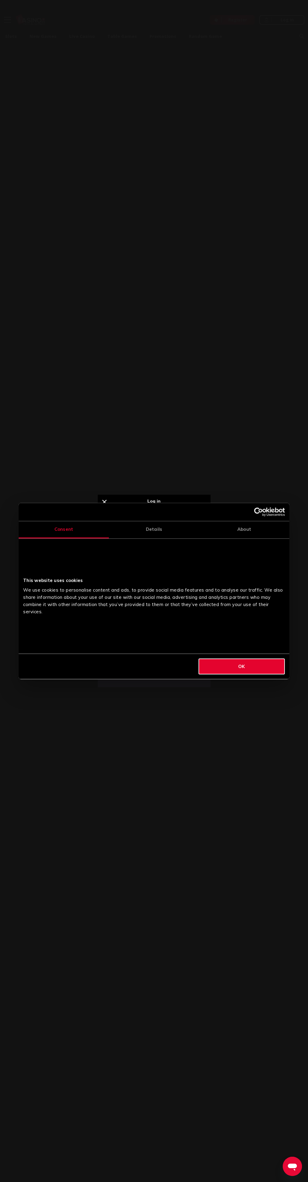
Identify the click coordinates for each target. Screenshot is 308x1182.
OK (241, 666)
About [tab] (244, 529)
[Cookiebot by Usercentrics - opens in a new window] (258, 511)
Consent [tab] (63, 529)
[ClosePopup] (104, 502)
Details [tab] (154, 529)
